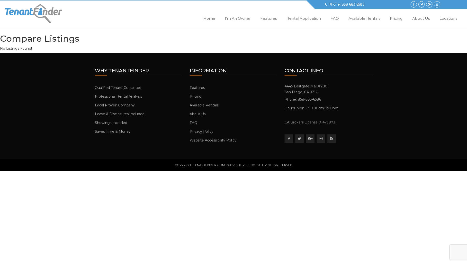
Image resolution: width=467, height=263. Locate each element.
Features (268, 18)
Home (209, 18)
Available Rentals (364, 18)
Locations (448, 18)
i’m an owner (238, 18)
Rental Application (304, 18)
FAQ (335, 18)
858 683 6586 (352, 4)
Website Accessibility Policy (213, 140)
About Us (421, 18)
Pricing (396, 18)
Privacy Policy (201, 131)
